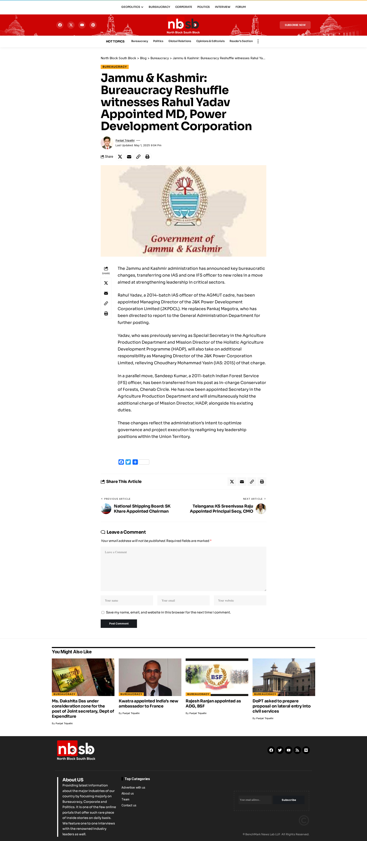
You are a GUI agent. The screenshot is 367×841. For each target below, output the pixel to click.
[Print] (147, 156)
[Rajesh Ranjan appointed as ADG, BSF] (217, 677)
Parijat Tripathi (125, 140)
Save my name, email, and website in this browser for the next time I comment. (168, 612)
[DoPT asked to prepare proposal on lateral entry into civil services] (284, 677)
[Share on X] (120, 156)
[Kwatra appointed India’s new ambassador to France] (150, 677)
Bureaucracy (115, 67)
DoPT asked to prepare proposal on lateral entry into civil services (282, 706)
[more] (258, 41)
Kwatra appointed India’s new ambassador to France (148, 704)
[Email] (129, 156)
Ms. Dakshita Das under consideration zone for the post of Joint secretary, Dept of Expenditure (83, 709)
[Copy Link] (138, 156)
